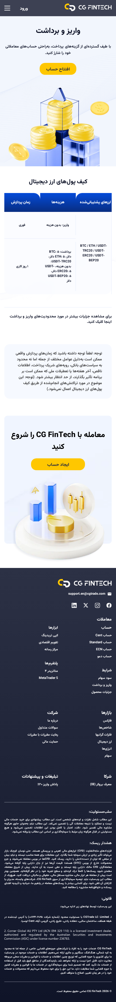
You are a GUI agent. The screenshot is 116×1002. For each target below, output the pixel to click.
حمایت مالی (50, 741)
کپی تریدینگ (50, 635)
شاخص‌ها (105, 727)
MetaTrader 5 (48, 678)
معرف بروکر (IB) (101, 784)
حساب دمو (104, 656)
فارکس (107, 720)
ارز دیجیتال (105, 741)
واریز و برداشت (102, 685)
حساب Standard (100, 642)
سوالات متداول (48, 727)
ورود (24, 8)
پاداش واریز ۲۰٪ (47, 784)
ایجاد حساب (58, 465)
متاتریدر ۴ (51, 671)
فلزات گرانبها (103, 734)
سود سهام (105, 678)
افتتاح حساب (58, 69)
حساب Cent (103, 635)
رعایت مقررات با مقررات (43, 734)
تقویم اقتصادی (48, 642)
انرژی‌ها (107, 748)
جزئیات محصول (101, 692)
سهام (108, 755)
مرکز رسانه (51, 649)
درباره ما (52, 720)
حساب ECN (104, 649)
